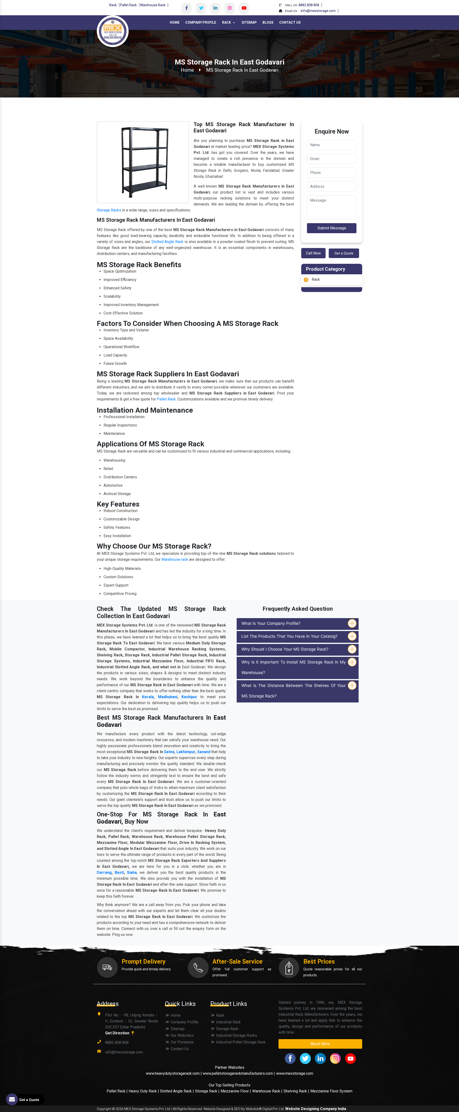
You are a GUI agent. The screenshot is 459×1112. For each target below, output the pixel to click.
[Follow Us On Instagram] (229, 7)
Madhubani (167, 697)
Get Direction (117, 1033)
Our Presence (182, 1042)
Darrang (104, 872)
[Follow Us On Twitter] (201, 7)
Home (175, 22)
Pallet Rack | (118, 1091)
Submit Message (331, 228)
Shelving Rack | (296, 1091)
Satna (169, 752)
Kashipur (189, 697)
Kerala (148, 697)
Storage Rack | (207, 1091)
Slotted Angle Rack (167, 241)
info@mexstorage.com (318, 11)
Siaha (132, 872)
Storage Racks (109, 210)
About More (320, 1044)
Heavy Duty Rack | (144, 1091)
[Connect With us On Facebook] (186, 7)
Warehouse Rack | (267, 1091)
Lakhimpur (185, 752)
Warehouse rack (174, 559)
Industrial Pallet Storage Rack (240, 1042)
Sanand (203, 752)
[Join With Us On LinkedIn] (215, 7)
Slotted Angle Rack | (177, 1091)
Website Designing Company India (315, 1109)
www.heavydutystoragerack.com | (174, 1073)
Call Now (313, 253)
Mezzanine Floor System (331, 1091)
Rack (113, 5)
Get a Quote (343, 253)
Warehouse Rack (152, 5)
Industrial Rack (228, 1022)
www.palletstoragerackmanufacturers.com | (239, 1073)
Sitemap (249, 22)
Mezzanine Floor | (236, 1091)
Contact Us (290, 22)
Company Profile (200, 22)
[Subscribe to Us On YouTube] (244, 7)
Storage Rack (226, 1028)
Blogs (267, 22)
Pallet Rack (128, 5)
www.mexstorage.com (294, 1073)
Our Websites (182, 1035)
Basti (119, 872)
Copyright (104, 1109)
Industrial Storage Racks (236, 1035)
